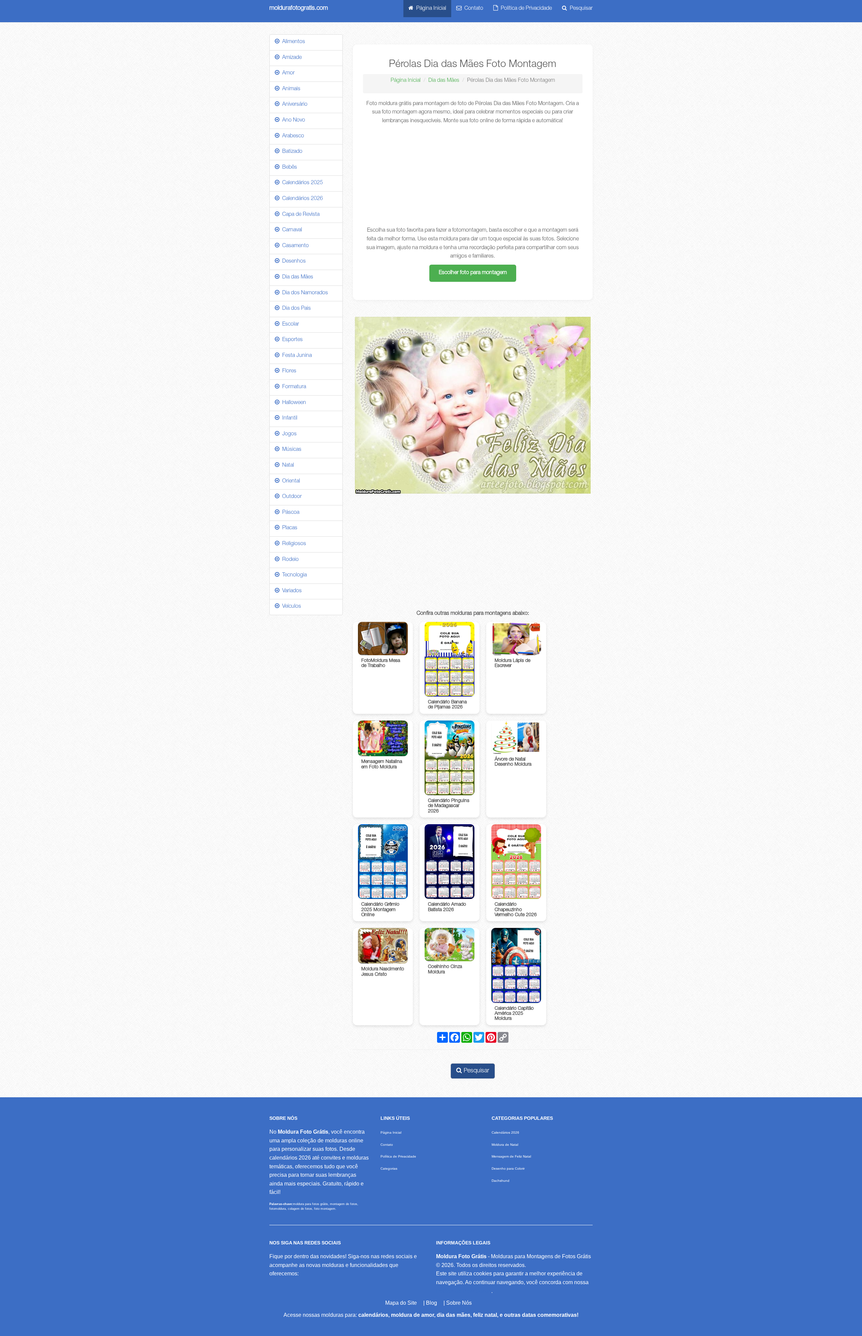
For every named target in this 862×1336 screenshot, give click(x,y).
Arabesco (291, 136)
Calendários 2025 (301, 183)
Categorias (388, 1168)
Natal (286, 465)
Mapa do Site (401, 1303)
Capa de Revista (299, 215)
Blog (431, 1303)
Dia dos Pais (295, 308)
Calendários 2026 (301, 199)
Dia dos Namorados (303, 293)
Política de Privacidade (525, 8)
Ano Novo (292, 120)
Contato (472, 8)
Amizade (290, 58)
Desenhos (292, 261)
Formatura (292, 387)
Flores (287, 371)
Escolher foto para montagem (473, 273)
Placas (288, 528)
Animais (289, 89)
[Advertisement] (473, 176)
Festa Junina (295, 356)
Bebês (288, 167)
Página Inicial (429, 8)
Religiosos (292, 544)
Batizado (290, 152)
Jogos (288, 434)
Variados (290, 591)
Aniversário (293, 104)
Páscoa (289, 512)
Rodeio (289, 560)
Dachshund (500, 1180)
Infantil (288, 418)
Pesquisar (580, 8)
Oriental (289, 481)
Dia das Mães (443, 81)
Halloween (292, 403)
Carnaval (290, 230)
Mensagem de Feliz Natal (511, 1156)
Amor (287, 73)
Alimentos (292, 42)
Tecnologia (293, 575)
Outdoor (290, 497)
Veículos (290, 606)
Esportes (291, 340)
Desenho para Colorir (508, 1168)
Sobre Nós (459, 1303)
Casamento (294, 246)
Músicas (290, 450)
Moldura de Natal (505, 1144)
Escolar (289, 324)
